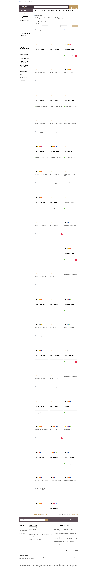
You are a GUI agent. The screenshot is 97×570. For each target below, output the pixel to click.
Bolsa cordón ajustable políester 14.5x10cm (55, 200)
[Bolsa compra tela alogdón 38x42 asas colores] (70, 290)
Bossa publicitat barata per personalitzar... (39, 506)
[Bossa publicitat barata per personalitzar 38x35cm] (41, 494)
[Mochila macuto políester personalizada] (56, 137)
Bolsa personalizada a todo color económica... (55, 379)
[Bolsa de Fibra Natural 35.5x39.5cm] (56, 163)
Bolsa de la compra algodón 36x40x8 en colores (70, 226)
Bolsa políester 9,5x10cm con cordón (41, 174)
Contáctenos (21, 528)
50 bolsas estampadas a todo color (55, 249)
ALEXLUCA (32, 558)
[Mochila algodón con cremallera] (70, 316)
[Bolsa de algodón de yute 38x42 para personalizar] (41, 418)
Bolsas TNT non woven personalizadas (24, 56)
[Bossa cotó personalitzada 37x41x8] (56, 341)
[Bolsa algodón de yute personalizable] (70, 137)
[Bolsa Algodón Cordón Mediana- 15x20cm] (41, 61)
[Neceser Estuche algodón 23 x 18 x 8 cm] (41, 469)
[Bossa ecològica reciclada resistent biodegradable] (70, 469)
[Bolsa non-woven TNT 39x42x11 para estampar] (70, 239)
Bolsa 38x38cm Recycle (53, 429)
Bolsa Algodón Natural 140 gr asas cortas (69, 175)
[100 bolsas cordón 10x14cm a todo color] (70, 265)
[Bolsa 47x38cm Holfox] (41, 443)
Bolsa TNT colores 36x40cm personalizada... (39, 302)
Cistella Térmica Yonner (68, 454)
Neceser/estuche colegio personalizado (68, 404)
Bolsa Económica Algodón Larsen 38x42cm (40, 47)
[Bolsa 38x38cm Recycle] (56, 418)
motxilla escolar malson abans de (24, 558)
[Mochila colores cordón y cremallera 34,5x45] (41, 137)
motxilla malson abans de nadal (35, 557)
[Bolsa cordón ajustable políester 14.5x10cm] (56, 188)
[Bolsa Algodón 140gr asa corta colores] (41, 188)
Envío (21, 74)
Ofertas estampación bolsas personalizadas (25, 62)
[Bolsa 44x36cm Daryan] (70, 418)
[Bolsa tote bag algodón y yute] (41, 367)
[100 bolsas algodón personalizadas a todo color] (41, 239)
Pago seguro (22, 80)
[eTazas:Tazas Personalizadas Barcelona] (26, 2)
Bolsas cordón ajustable (24, 54)
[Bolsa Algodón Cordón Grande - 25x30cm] (41, 86)
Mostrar (59, 26)
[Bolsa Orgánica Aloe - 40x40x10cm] (70, 86)
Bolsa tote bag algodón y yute (40, 378)
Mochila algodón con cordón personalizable (54, 277)
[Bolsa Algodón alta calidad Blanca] (56, 290)
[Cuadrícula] (35, 26)
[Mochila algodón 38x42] (56, 316)
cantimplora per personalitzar (46, 557)
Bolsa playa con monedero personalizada (68, 353)
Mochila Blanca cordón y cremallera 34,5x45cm (70, 124)
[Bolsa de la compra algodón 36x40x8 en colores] (70, 214)
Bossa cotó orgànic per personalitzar (56, 505)
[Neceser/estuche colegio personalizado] (70, 392)
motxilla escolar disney (22, 557)
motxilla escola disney (62, 557)
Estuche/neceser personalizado (25, 63)
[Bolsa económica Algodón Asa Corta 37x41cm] (56, 112)
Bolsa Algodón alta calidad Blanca (55, 301)
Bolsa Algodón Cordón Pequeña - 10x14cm (55, 73)
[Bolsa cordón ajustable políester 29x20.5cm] (70, 188)
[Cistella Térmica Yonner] (70, 443)
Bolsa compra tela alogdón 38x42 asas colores (70, 302)
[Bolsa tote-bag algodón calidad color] (41, 341)
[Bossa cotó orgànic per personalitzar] (56, 494)
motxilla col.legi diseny (71, 557)
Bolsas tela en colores (24, 52)
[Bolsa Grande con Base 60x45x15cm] (41, 112)
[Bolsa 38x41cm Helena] (56, 443)
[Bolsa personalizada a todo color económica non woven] (56, 367)
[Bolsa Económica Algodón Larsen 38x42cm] (41, 35)
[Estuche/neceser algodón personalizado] (56, 392)
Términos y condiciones (24, 77)
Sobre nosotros (22, 78)
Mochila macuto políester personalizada (54, 149)
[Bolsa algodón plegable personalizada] (41, 392)
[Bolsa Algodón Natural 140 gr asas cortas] (70, 163)
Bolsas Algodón (23, 51)
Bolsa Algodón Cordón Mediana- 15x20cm (40, 73)
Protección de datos (22, 533)
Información (23, 71)
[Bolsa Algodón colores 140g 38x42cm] (70, 35)
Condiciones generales (24, 75)
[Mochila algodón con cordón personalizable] (56, 265)
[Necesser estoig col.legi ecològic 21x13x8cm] (56, 469)
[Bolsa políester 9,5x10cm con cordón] (41, 163)
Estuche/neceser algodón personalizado (54, 404)
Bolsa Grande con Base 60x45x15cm (41, 123)
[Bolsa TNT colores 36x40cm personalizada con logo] (41, 290)
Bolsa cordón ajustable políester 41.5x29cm (40, 226)
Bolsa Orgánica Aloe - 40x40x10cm (70, 97)
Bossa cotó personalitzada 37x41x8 (55, 352)
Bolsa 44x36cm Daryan (68, 429)
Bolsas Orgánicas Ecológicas (25, 58)
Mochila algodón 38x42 (53, 327)
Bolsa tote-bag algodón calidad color (41, 352)
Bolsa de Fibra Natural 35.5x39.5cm (55, 174)
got (28, 557)
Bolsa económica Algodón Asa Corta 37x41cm (56, 124)
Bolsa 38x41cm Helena (53, 454)
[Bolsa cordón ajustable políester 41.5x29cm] (41, 214)
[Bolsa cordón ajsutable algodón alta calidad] (41, 265)
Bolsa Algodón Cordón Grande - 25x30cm (40, 98)
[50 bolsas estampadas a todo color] (56, 239)
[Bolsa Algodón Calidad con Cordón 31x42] (56, 86)
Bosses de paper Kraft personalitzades (24, 66)
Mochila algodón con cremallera (69, 327)
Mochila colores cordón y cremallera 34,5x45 (41, 149)
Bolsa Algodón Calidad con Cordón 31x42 (55, 98)
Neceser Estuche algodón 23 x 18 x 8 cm (41, 480)
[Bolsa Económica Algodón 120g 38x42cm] (70, 61)
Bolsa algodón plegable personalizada (41, 403)
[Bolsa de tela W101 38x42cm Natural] (56, 35)
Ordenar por (40, 26)
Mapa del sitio (21, 534)
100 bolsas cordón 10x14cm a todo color (70, 274)
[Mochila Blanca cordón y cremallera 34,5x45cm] (70, 112)
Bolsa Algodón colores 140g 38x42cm (70, 46)
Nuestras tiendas (23, 82)
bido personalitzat (55, 557)
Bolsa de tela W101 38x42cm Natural (55, 46)
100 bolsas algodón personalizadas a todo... (41, 249)
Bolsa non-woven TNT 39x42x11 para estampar (70, 251)
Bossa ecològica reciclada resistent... (70, 480)
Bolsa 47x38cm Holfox (38, 454)
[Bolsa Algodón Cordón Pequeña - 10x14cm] (56, 61)
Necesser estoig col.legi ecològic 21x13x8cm (55, 481)
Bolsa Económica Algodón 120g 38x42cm (69, 73)
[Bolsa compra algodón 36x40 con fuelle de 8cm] (56, 214)
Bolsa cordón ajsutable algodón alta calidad (41, 277)
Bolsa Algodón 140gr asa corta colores (41, 199)
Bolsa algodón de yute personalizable (70, 148)
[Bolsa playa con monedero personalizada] (70, 341)
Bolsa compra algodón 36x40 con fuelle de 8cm (55, 226)
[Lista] (37, 26)
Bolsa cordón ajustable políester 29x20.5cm (69, 200)
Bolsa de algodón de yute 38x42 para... (41, 429)
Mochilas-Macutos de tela (24, 59)
